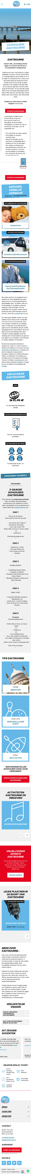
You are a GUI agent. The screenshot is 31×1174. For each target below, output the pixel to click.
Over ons (6, 1112)
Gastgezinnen (15, 225)
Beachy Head (10, 286)
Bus (5, 254)
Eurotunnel (22, 254)
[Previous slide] (21, 835)
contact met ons (20, 507)
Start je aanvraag (11, 1150)
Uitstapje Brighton (18, 288)
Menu (4, 1107)
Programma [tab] (15, 484)
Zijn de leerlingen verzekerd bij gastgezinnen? (10, 1013)
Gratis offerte (15, 875)
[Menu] (2, 4)
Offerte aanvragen (15, 111)
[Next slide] (27, 835)
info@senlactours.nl (9, 1140)
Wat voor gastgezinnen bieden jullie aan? (12, 1022)
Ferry (11, 254)
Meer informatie (15, 1163)
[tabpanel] (15, 568)
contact (17, 313)
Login (28, 4)
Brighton (20, 362)
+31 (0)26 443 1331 (8, 1137)
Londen (4, 366)
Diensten (6, 1116)
